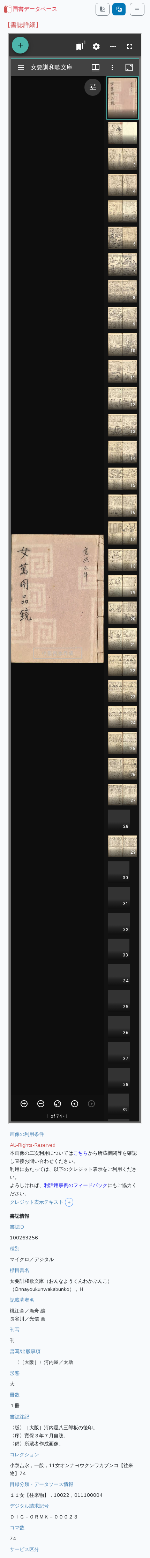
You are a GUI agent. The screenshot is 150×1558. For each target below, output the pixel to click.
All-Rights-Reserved (32, 1144)
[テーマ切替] (103, 9)
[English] (119, 9)
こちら (80, 1153)
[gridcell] (30, 9)
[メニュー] (137, 9)
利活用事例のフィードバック (75, 1185)
